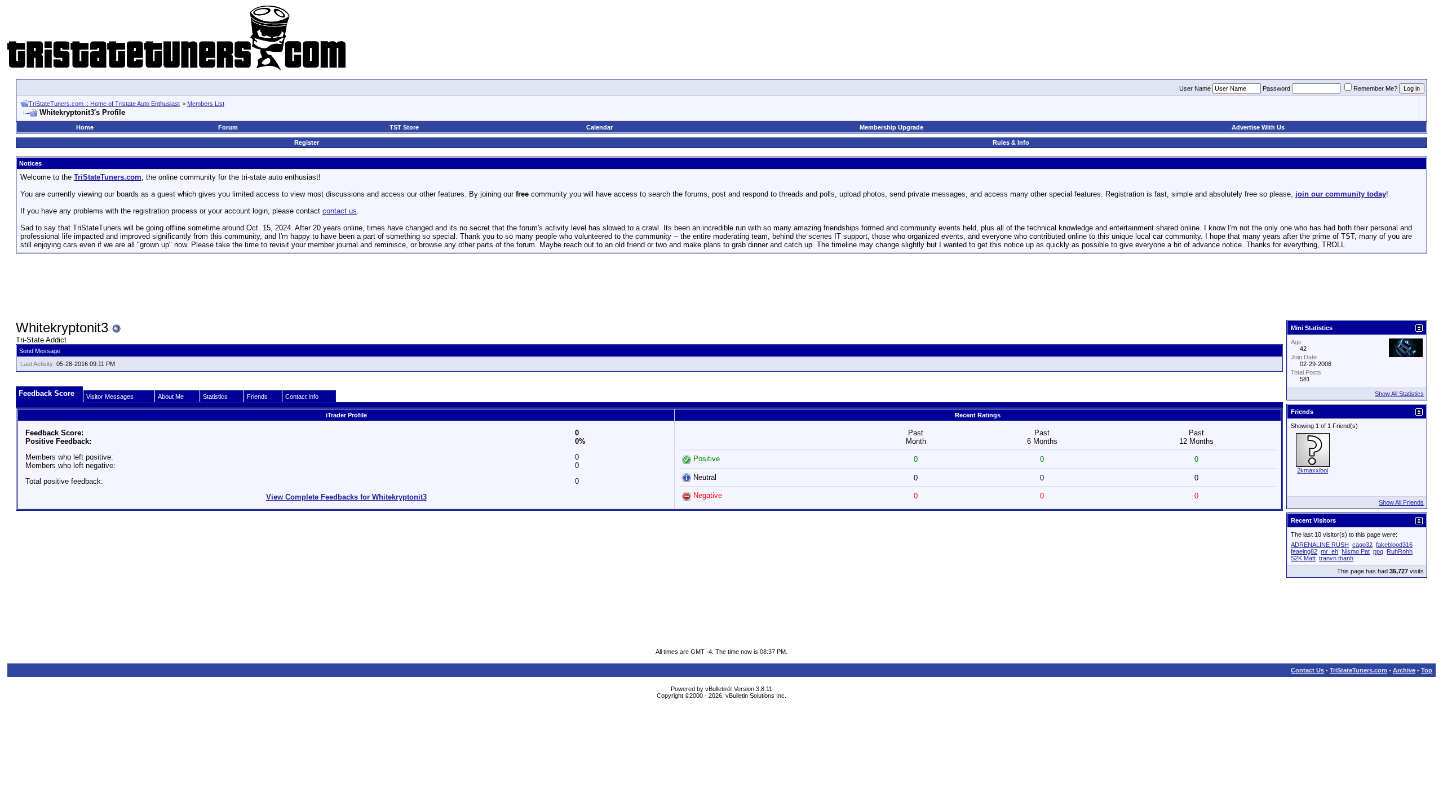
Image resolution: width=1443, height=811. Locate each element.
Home (85, 127)
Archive (1404, 670)
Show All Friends (1401, 502)
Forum (228, 127)
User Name (1195, 88)
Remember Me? (1375, 88)
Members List (205, 103)
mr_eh (1329, 551)
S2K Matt (1303, 558)
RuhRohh (1400, 551)
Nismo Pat (1356, 551)
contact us (339, 211)
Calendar (599, 127)
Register (306, 142)
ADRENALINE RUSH (1320, 544)
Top (1426, 670)
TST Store (404, 127)
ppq (1378, 551)
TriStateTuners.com (1358, 670)
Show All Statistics (1399, 393)
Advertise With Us (1258, 127)
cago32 (1362, 544)
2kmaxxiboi (1312, 470)
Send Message (39, 350)
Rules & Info (1011, 142)
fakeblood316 (1394, 544)
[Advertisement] (721, 287)
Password (1276, 88)
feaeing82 (1304, 551)
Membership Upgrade (891, 127)
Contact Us (1307, 670)
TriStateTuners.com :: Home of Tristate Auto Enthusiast (104, 103)
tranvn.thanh (1336, 558)
